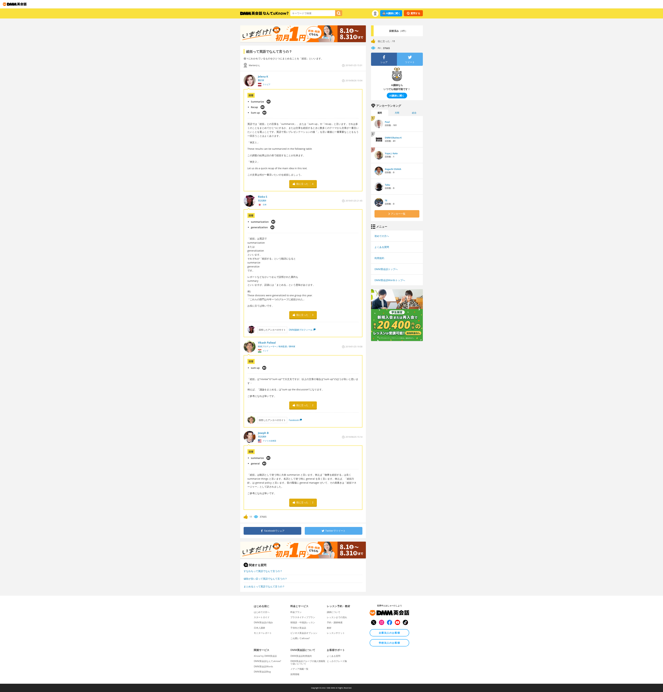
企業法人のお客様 (389, 632)
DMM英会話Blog (262, 671)
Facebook (294, 420)
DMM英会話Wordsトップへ (389, 280)
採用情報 (294, 674)
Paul (387, 121)
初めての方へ (381, 236)
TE (386, 200)
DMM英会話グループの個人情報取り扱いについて (307, 662)
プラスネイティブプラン (302, 617)
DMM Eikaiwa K (393, 137)
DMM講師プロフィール (301, 329)
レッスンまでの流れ (337, 617)
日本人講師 (259, 627)
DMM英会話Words (263, 666)
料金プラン (296, 612)
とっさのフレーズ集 (337, 661)
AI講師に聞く (393, 13)
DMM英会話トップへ (386, 269)
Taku (387, 184)
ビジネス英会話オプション (303, 633)
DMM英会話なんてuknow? (267, 661)
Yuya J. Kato (391, 153)
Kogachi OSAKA (393, 169)
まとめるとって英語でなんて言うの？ (264, 586)
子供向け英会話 (298, 627)
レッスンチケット (336, 633)
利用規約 (379, 258)
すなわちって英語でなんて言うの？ (263, 571)
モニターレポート (263, 633)
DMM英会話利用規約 (301, 655)
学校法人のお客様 (389, 642)
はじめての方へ (262, 612)
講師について (333, 612)
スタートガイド (262, 617)
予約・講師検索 (335, 622)
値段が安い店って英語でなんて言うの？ (265, 578)
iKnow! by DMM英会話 (265, 655)
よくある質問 (381, 247)
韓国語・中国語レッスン (302, 622)
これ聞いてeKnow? (300, 638)
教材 (329, 627)
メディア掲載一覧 (299, 668)
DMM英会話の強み (263, 622)
